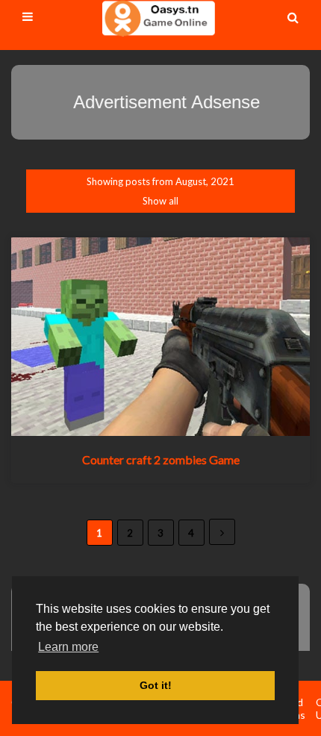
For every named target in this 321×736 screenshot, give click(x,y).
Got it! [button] (156, 685)
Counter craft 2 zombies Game (161, 459)
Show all (160, 201)
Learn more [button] (68, 646)
